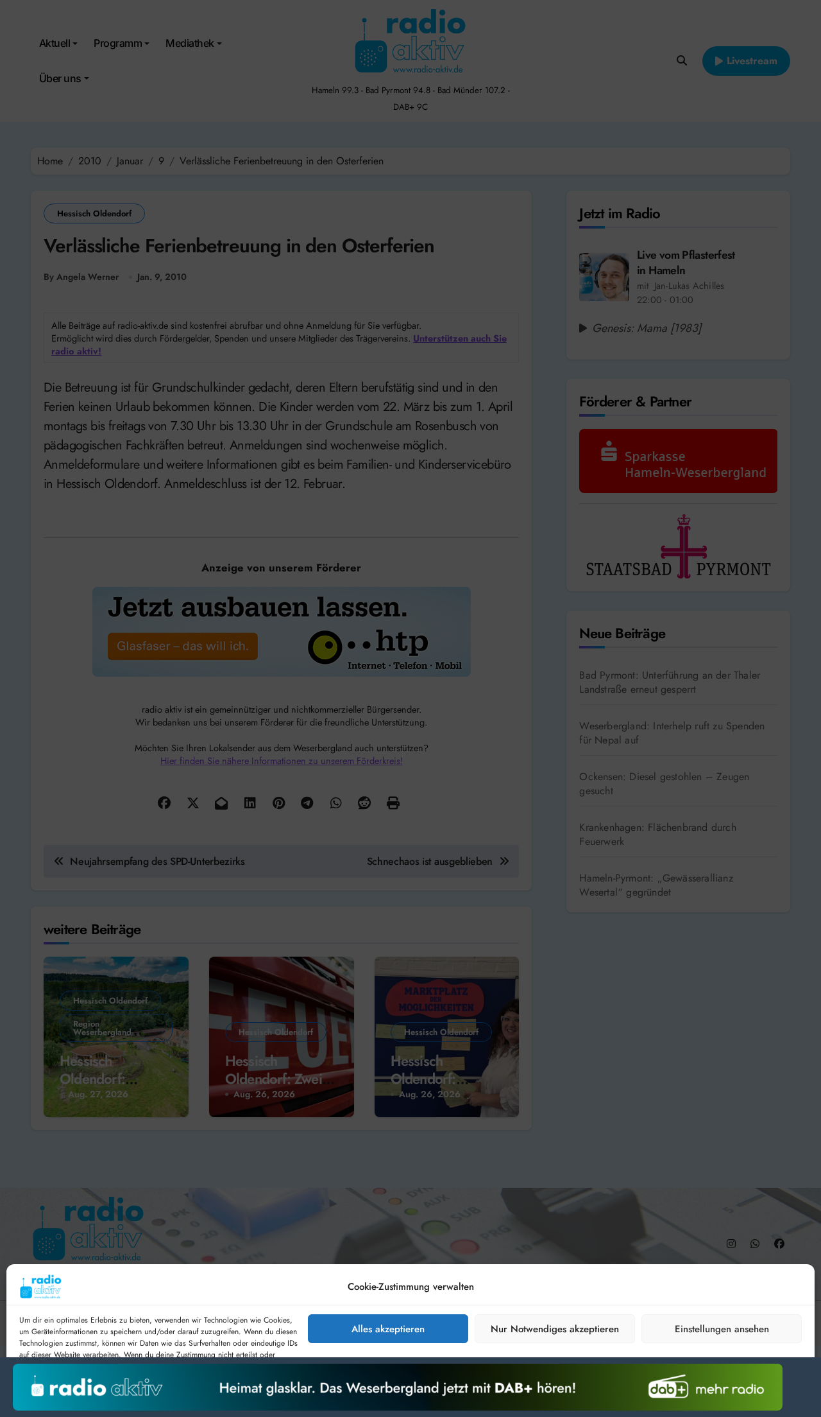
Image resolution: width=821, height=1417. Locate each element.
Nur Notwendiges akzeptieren (555, 1329)
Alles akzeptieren (388, 1329)
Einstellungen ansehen (722, 1329)
